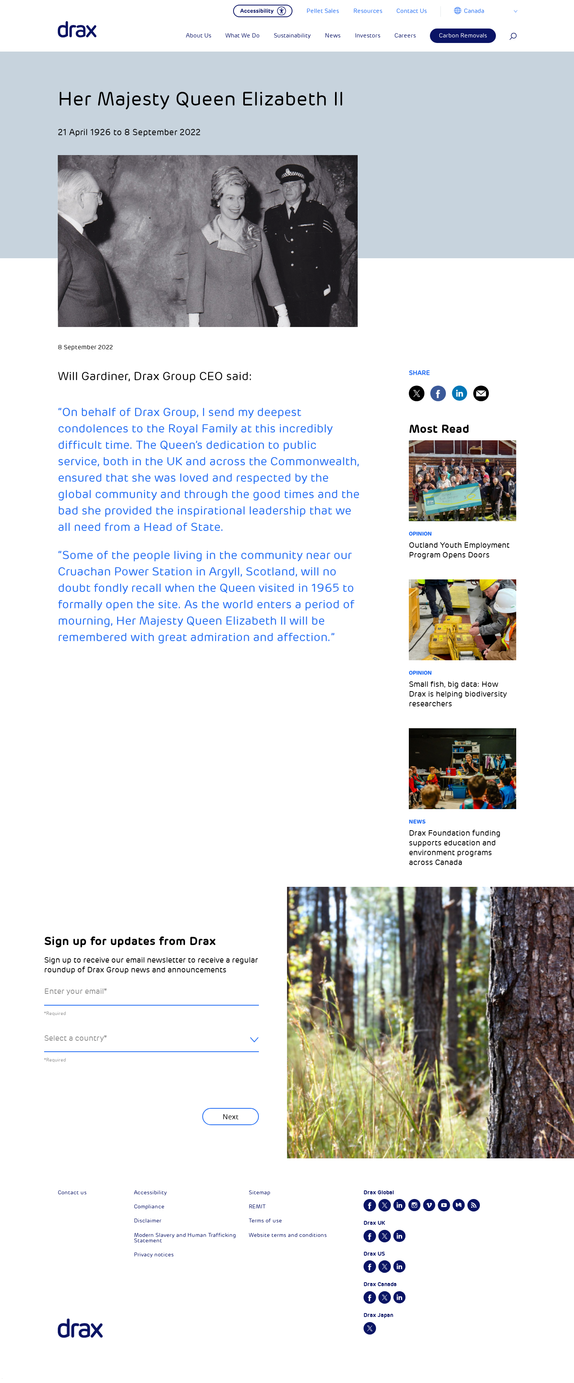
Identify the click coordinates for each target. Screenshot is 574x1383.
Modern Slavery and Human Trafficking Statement (185, 1238)
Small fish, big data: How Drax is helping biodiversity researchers (458, 694)
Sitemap (259, 1192)
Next (231, 1117)
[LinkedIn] (459, 393)
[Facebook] (438, 393)
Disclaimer (147, 1220)
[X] (416, 393)
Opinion (420, 533)
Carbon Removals (463, 35)
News (417, 821)
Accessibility (150, 1192)
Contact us (72, 1192)
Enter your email (75, 991)
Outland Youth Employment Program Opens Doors (459, 550)
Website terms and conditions (288, 1235)
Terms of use (265, 1220)
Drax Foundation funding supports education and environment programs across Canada (455, 847)
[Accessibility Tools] (262, 10)
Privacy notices (154, 1254)
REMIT (257, 1206)
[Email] (481, 393)
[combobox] (151, 1044)
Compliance (149, 1206)
